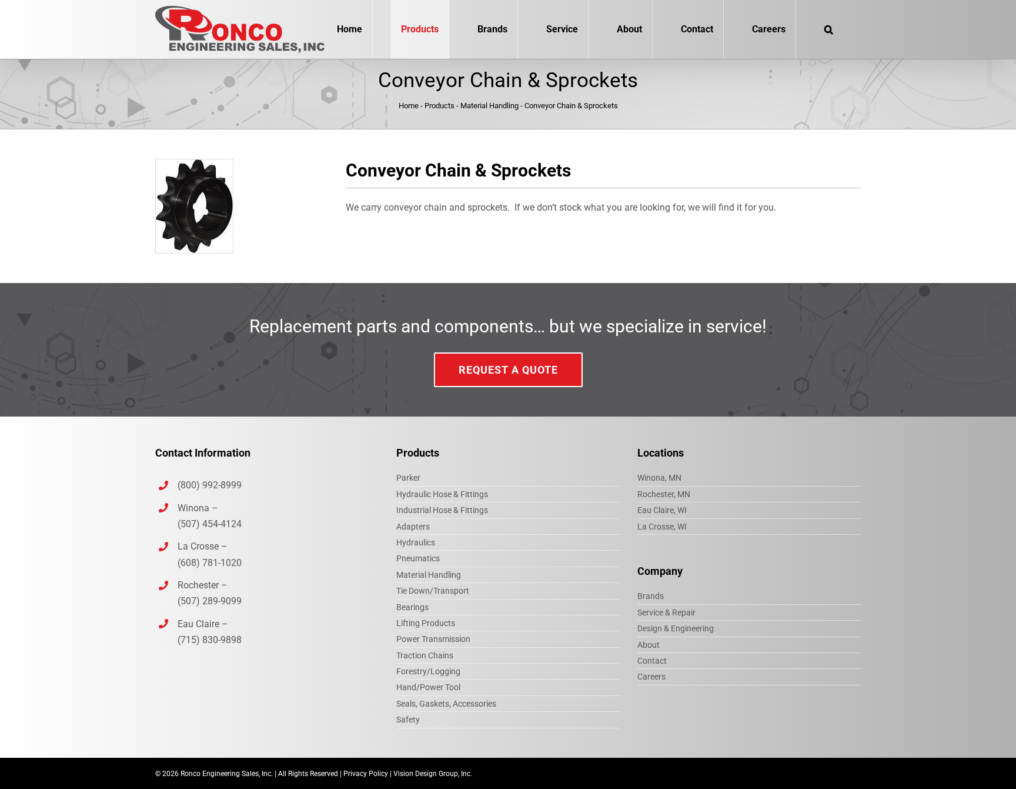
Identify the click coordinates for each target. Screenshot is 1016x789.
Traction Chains (424, 655)
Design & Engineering (675, 628)
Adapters (413, 526)
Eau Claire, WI (662, 510)
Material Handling (489, 105)
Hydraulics (415, 542)
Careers (651, 676)
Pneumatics (418, 558)
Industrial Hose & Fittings (442, 510)
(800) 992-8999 (211, 485)
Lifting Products (425, 623)
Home (409, 105)
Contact (652, 660)
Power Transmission (433, 639)
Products (439, 105)
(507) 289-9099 (210, 601)
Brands (650, 596)
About (648, 645)
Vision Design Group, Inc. (432, 774)
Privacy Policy (365, 774)
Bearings (412, 607)
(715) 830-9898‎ (210, 639)
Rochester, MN (663, 494)
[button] (828, 29)
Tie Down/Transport (432, 590)
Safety (408, 719)
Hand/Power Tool (428, 687)
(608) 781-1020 (210, 562)
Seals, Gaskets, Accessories (446, 703)
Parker (408, 477)
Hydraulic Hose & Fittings (442, 494)
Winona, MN (659, 477)
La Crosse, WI (662, 526)
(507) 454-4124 (210, 524)
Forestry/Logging (428, 671)
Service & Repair (666, 612)
